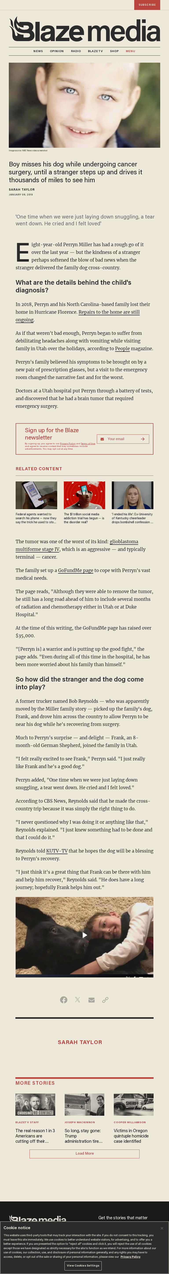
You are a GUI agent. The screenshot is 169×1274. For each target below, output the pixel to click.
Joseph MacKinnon (80, 1122)
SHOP (114, 51)
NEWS (38, 51)
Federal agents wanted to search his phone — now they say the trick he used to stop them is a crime (36, 519)
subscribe (147, 5)
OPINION (57, 51)
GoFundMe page (75, 570)
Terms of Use (88, 444)
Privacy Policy (67, 444)
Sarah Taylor (22, 189)
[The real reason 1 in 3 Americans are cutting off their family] (35, 1104)
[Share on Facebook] (63, 999)
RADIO (76, 51)
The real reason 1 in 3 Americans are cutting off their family (35, 1136)
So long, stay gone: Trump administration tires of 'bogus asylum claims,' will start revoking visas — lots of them (84, 1136)
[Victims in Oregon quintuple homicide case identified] (134, 1104)
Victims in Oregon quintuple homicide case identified (131, 1136)
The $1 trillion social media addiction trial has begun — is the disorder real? (84, 518)
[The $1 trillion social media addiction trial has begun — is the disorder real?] (84, 495)
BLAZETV (95, 51)
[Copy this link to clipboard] (105, 999)
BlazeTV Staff (27, 1122)
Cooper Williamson (130, 1122)
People (122, 348)
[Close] (162, 1228)
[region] (84, 1247)
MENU (130, 51)
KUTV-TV (57, 851)
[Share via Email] (91, 999)
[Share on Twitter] (77, 999)
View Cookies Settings (83, 1265)
